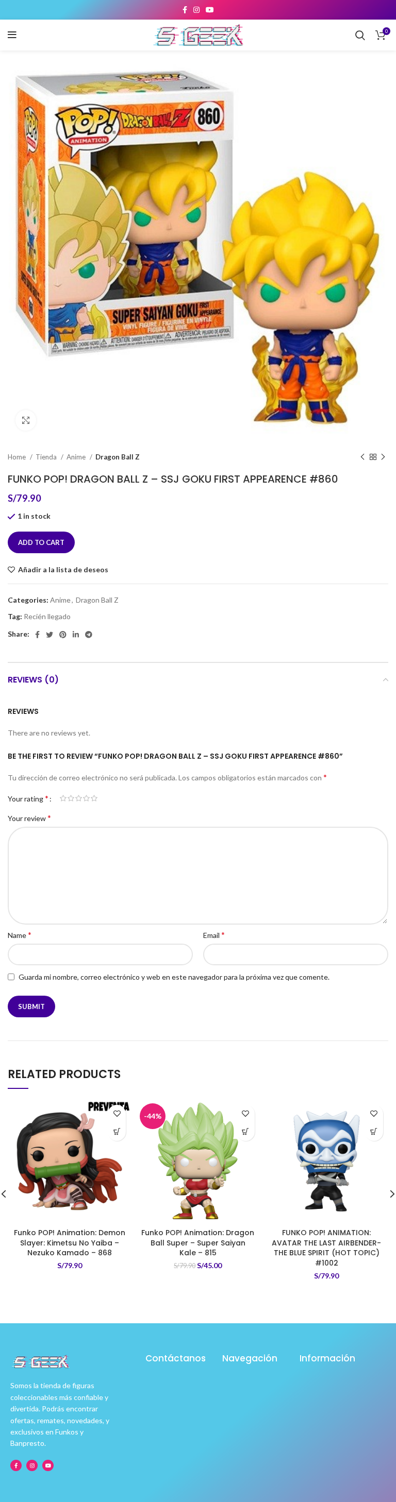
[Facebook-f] (16, 1465)
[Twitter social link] (49, 634)
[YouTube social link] (210, 9)
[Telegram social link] (88, 634)
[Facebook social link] (184, 9)
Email (214, 935)
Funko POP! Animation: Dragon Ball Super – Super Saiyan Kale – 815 (197, 1242)
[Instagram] (32, 1465)
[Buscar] (360, 35)
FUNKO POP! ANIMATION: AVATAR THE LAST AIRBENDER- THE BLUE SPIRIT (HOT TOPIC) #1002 (326, 1247)
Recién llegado (47, 616)
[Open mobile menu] (12, 35)
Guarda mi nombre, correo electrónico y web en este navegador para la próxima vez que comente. (174, 976)
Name (19, 935)
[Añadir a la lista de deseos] (117, 1114)
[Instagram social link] (196, 9)
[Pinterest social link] (63, 634)
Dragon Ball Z (117, 457)
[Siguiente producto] (383, 457)
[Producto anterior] (362, 457)
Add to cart (41, 542)
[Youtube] (48, 1465)
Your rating (28, 798)
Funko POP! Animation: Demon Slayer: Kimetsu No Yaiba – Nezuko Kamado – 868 (69, 1242)
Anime (77, 457)
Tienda (47, 457)
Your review (29, 818)
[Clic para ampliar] (25, 420)
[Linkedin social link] (76, 634)
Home (17, 457)
